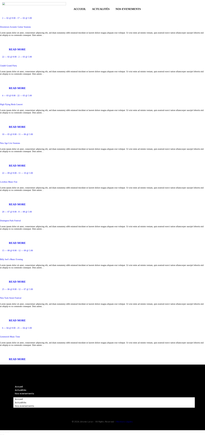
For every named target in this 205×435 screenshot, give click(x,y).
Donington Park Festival (10, 221)
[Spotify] (196, 9)
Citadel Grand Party (8, 66)
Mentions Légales (124, 421)
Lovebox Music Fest (8, 182)
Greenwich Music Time (10, 337)
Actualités (101, 9)
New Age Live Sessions (10, 143)
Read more (17, 49)
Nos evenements (128, 9)
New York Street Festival (10, 298)
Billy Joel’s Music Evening (11, 259)
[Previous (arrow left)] (1, 434)
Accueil (80, 9)
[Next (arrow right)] (3, 434)
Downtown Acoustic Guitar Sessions (15, 27)
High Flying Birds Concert (11, 104)
